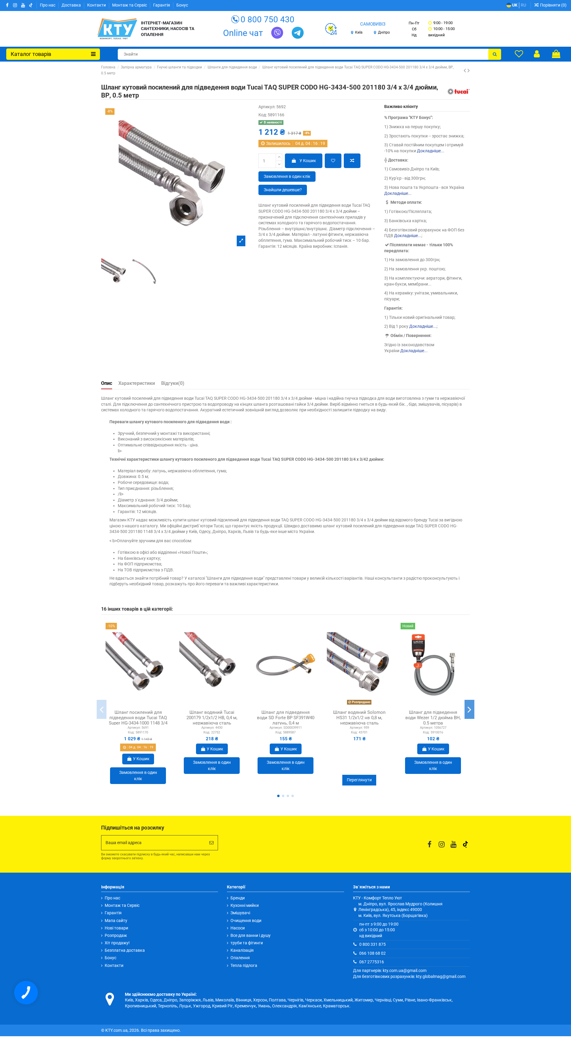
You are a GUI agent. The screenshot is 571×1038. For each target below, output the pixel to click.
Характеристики (136, 383)
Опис (106, 383)
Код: (262, 114)
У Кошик (307, 160)
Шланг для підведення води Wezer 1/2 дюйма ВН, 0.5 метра (433, 718)
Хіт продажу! (117, 942)
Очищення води (245, 920)
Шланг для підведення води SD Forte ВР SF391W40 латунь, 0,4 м (285, 718)
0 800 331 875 (372, 944)
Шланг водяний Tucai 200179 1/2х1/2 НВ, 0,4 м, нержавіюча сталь (211, 718)
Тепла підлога (243, 965)
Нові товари (116, 928)
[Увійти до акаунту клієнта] (536, 54)
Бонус (182, 5)
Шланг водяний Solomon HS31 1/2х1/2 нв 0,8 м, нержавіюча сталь (359, 718)
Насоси (237, 928)
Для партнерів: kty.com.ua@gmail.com (389, 970)
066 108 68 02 (372, 953)
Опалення (240, 957)
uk (514, 5)
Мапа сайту (116, 920)
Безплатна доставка (125, 950)
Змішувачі (240, 912)
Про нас (48, 5)
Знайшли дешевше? (283, 189)
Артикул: (266, 106)
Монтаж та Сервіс (130, 5)
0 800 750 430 (267, 19)
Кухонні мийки (244, 905)
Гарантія (162, 5)
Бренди (237, 898)
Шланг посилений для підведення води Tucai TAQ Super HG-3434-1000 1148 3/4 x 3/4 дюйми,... (138, 720)
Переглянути (359, 779)
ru (523, 5)
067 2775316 (371, 961)
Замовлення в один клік (287, 176)
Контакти (97, 5)
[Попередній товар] (466, 70)
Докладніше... (430, 150)
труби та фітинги (246, 942)
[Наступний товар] (469, 70)
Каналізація (242, 950)
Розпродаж (116, 935)
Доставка (72, 5)
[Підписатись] (211, 842)
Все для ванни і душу (250, 935)
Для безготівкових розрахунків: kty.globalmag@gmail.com (409, 976)
